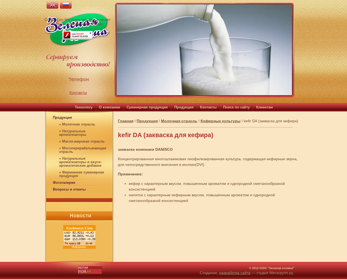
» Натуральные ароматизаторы (72, 133)
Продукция (62, 117)
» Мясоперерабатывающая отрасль (82, 150)
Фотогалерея (64, 183)
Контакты (78, 93)
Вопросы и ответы (69, 189)
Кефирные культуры (220, 121)
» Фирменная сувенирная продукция (81, 174)
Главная (125, 121)
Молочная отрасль (179, 121)
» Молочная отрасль (77, 124)
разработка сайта (234, 273)
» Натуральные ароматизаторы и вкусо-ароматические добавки (80, 162)
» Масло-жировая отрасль (82, 141)
